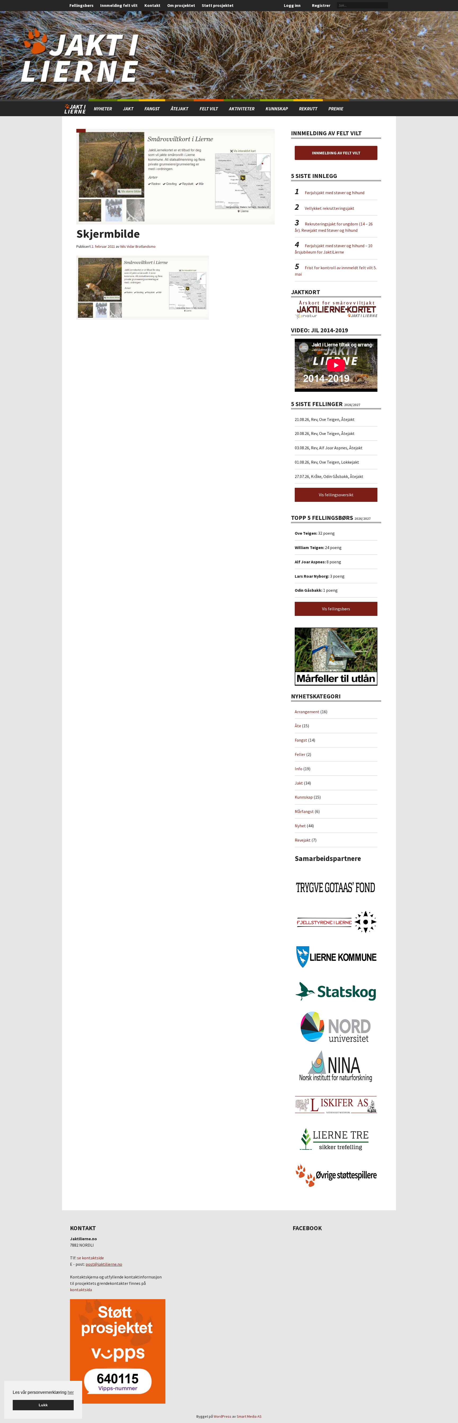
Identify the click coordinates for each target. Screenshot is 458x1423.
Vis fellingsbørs (336, 608)
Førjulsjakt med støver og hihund (334, 192)
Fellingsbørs (81, 5)
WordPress (222, 1416)
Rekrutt (308, 109)
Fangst (152, 109)
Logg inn (292, 5)
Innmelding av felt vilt (336, 152)
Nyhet (300, 825)
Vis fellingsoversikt (336, 494)
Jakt (299, 783)
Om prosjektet (181, 5)
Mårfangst (304, 811)
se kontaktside (90, 1257)
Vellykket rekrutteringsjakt (329, 208)
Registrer (321, 5)
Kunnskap (277, 109)
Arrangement (307, 711)
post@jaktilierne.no (104, 1264)
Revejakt (303, 840)
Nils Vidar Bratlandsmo (138, 246)
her (71, 1392)
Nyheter (103, 109)
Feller (300, 754)
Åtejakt (179, 109)
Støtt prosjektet (218, 5)
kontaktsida (81, 1289)
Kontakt (152, 5)
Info (298, 768)
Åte (298, 725)
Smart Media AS (249, 1416)
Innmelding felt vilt (119, 5)
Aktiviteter (241, 109)
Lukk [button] (43, 1405)
